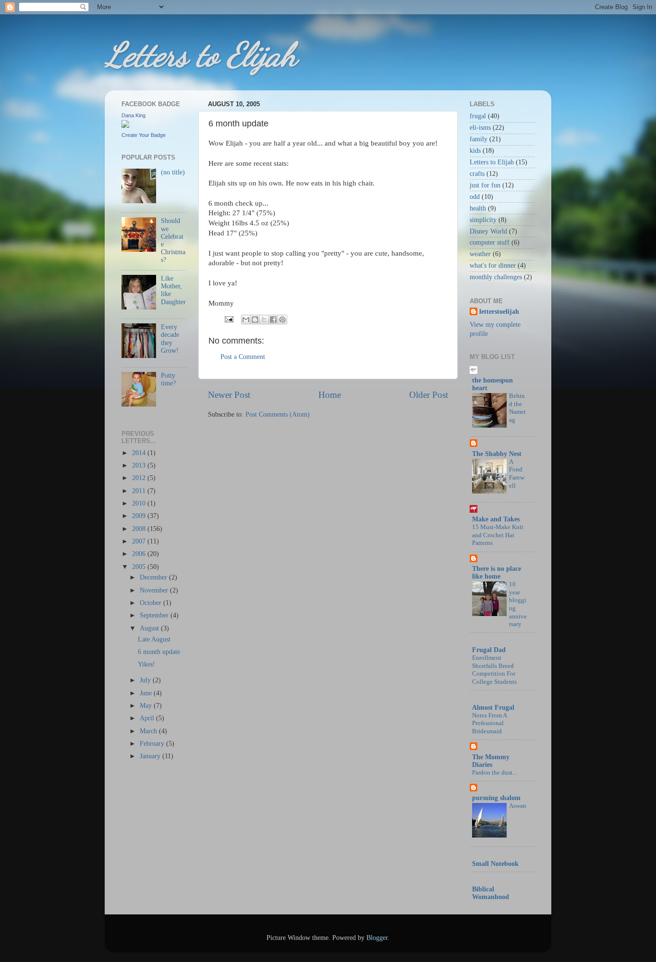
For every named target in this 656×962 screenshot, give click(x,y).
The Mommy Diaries (491, 760)
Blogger (377, 937)
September (155, 615)
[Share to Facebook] (273, 319)
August (150, 628)
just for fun (485, 185)
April (148, 718)
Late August (154, 639)
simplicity (483, 219)
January (151, 756)
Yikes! (146, 664)
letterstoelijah (499, 311)
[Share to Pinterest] (282, 319)
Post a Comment (242, 356)
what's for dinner (493, 265)
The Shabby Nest (497, 453)
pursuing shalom (496, 798)
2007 (139, 541)
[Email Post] (228, 318)
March (149, 731)
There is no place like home (496, 572)
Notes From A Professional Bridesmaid (489, 723)
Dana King (133, 115)
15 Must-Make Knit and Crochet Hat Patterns (497, 535)
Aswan (517, 805)
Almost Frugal (493, 707)
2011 (139, 490)
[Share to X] (264, 319)
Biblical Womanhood (490, 893)
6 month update (159, 651)
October (151, 602)
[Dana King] (125, 125)
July (146, 680)
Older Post (428, 395)
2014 (139, 452)
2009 (139, 515)
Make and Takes (496, 519)
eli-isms (480, 127)
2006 (139, 553)
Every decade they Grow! (170, 338)
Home (329, 395)
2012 (139, 477)
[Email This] (246, 319)
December (154, 577)
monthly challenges (496, 277)
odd (475, 196)
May (147, 705)
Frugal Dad (489, 650)
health (478, 208)
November (155, 590)
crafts (477, 173)
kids (475, 150)
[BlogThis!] (255, 319)
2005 (139, 566)
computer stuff (490, 242)
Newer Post (229, 395)
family (478, 139)
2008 (139, 528)
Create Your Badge (143, 135)
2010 (139, 503)
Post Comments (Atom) (277, 414)
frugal (478, 116)
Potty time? (168, 379)
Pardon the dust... (494, 772)
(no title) (173, 172)
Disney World (488, 231)
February (153, 743)
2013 (139, 465)
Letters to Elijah (201, 55)
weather (480, 254)
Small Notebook (495, 863)
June (147, 693)
